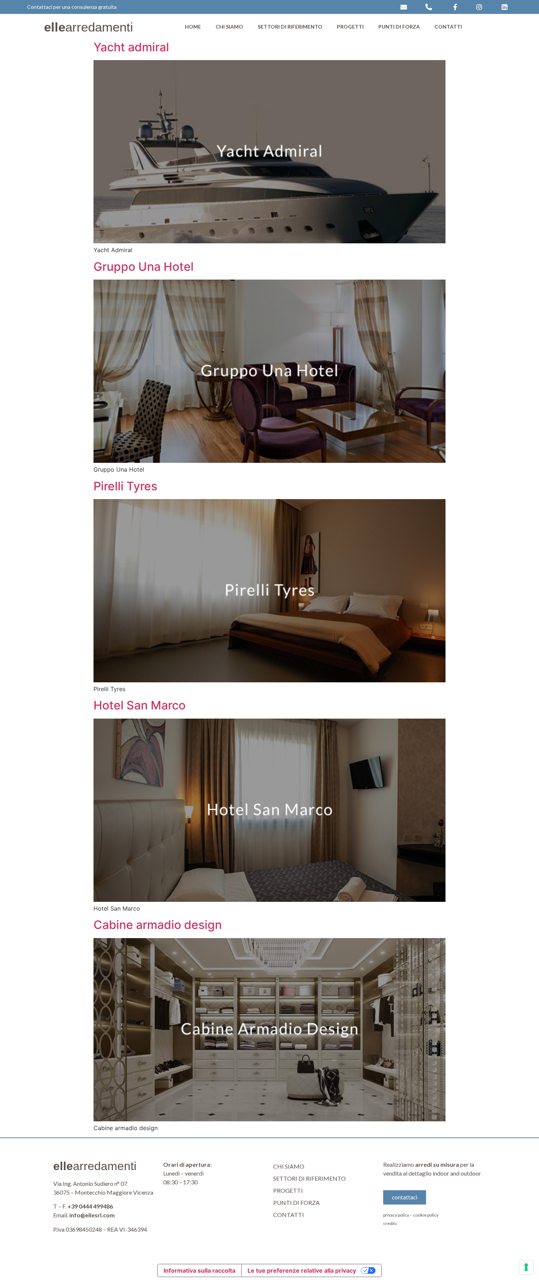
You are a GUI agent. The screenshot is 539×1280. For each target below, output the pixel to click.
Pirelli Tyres (125, 486)
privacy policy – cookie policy (411, 1215)
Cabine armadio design (158, 925)
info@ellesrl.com (92, 1214)
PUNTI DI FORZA (296, 1202)
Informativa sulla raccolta (199, 1270)
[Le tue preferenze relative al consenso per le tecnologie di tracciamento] (526, 1267)
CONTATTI (288, 1214)
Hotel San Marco (140, 705)
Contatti (448, 26)
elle (88, 27)
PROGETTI (288, 1190)
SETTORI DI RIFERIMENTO (309, 1178)
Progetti (350, 26)
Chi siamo (229, 26)
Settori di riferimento (290, 26)
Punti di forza (399, 26)
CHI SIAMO (288, 1166)
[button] (404, 1197)
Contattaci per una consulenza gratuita (72, 7)
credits (390, 1223)
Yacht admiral (131, 47)
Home (193, 26)
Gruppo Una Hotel (144, 266)
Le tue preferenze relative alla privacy (301, 1270)
